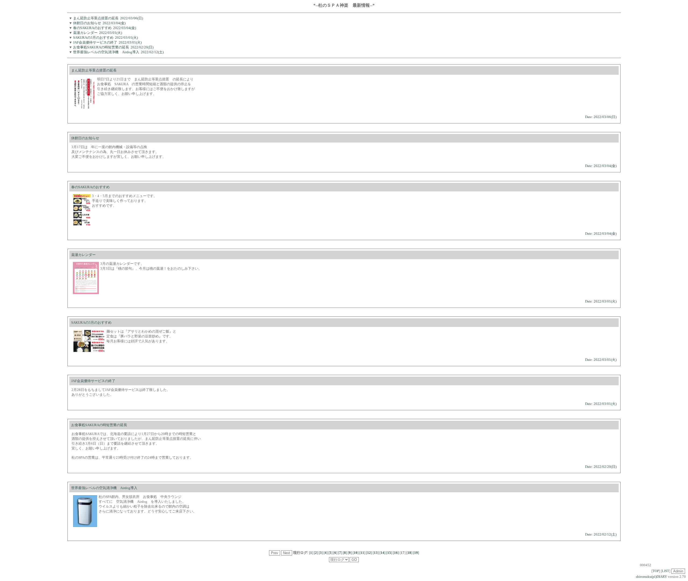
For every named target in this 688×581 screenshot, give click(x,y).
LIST (665, 571)
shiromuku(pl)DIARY (651, 577)
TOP (656, 571)
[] (311, 553)
